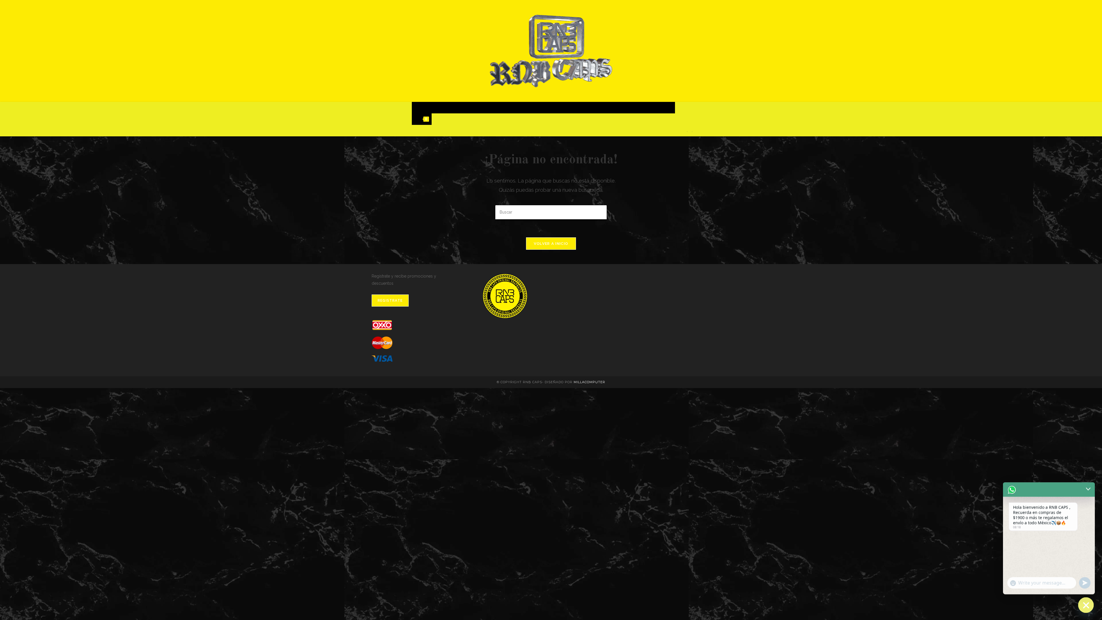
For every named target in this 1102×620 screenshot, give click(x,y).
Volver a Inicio (551, 243)
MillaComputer (589, 382)
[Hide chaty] (1086, 605)
